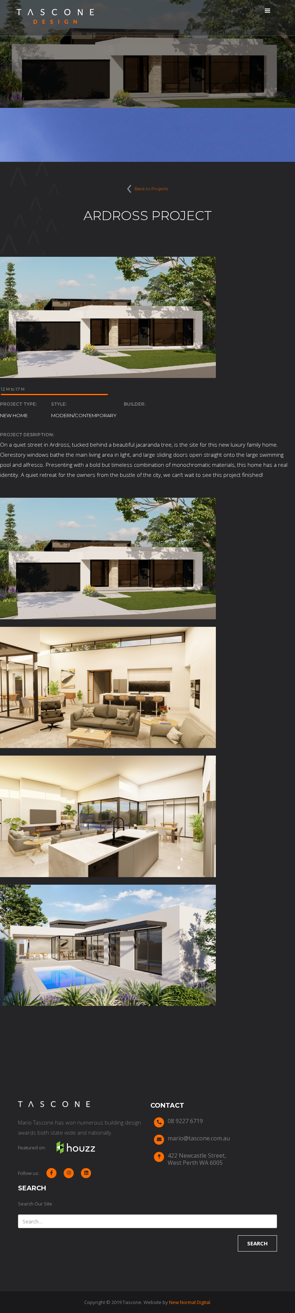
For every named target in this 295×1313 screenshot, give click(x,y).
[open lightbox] (108, 558)
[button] (267, 11)
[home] (55, 18)
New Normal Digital (189, 1302)
